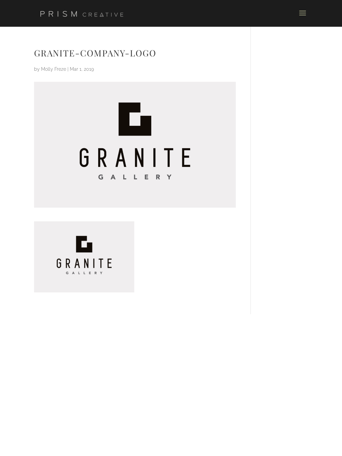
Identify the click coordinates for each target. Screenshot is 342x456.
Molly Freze (53, 69)
